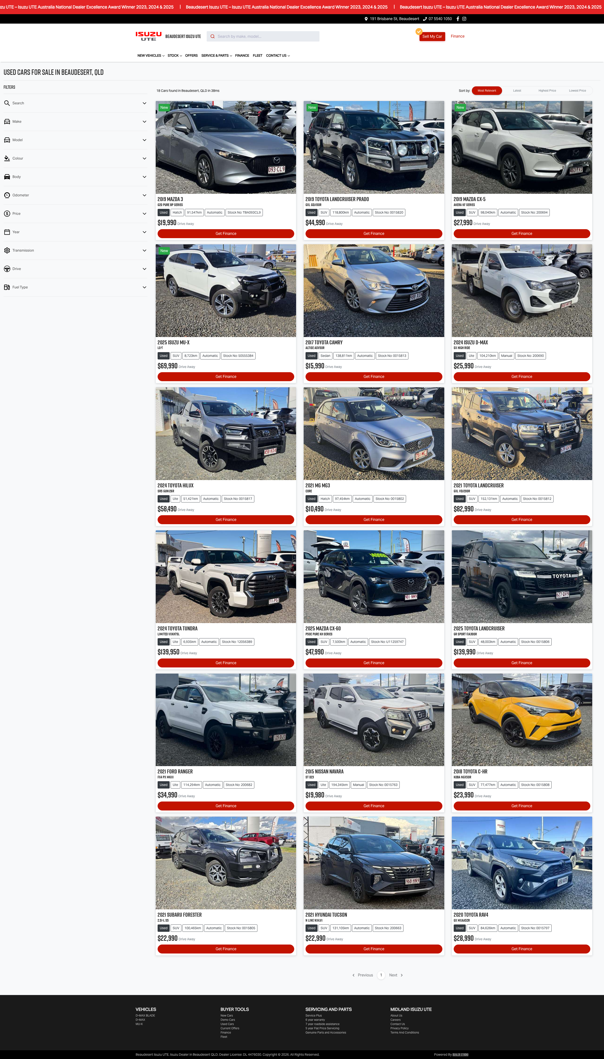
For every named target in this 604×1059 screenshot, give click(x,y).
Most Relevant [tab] (487, 90)
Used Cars (227, 1024)
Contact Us (276, 55)
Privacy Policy (399, 1028)
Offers (191, 55)
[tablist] (532, 90)
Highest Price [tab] (547, 90)
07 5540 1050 (440, 18)
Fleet (257, 55)
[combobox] (263, 36)
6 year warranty (315, 1019)
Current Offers (230, 1028)
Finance (458, 36)
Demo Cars (228, 1019)
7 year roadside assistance (323, 1024)
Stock (173, 55)
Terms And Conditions (404, 1032)
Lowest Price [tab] (577, 90)
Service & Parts (215, 55)
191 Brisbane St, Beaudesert (394, 18)
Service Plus (314, 1015)
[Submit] (212, 36)
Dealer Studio (460, 1054)
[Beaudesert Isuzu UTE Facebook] (459, 19)
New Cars (227, 1015)
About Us (396, 1015)
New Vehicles (149, 55)
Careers (395, 1019)
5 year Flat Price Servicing (322, 1028)
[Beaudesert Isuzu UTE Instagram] (465, 19)
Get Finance (226, 233)
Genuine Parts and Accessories (326, 1032)
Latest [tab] (517, 90)
